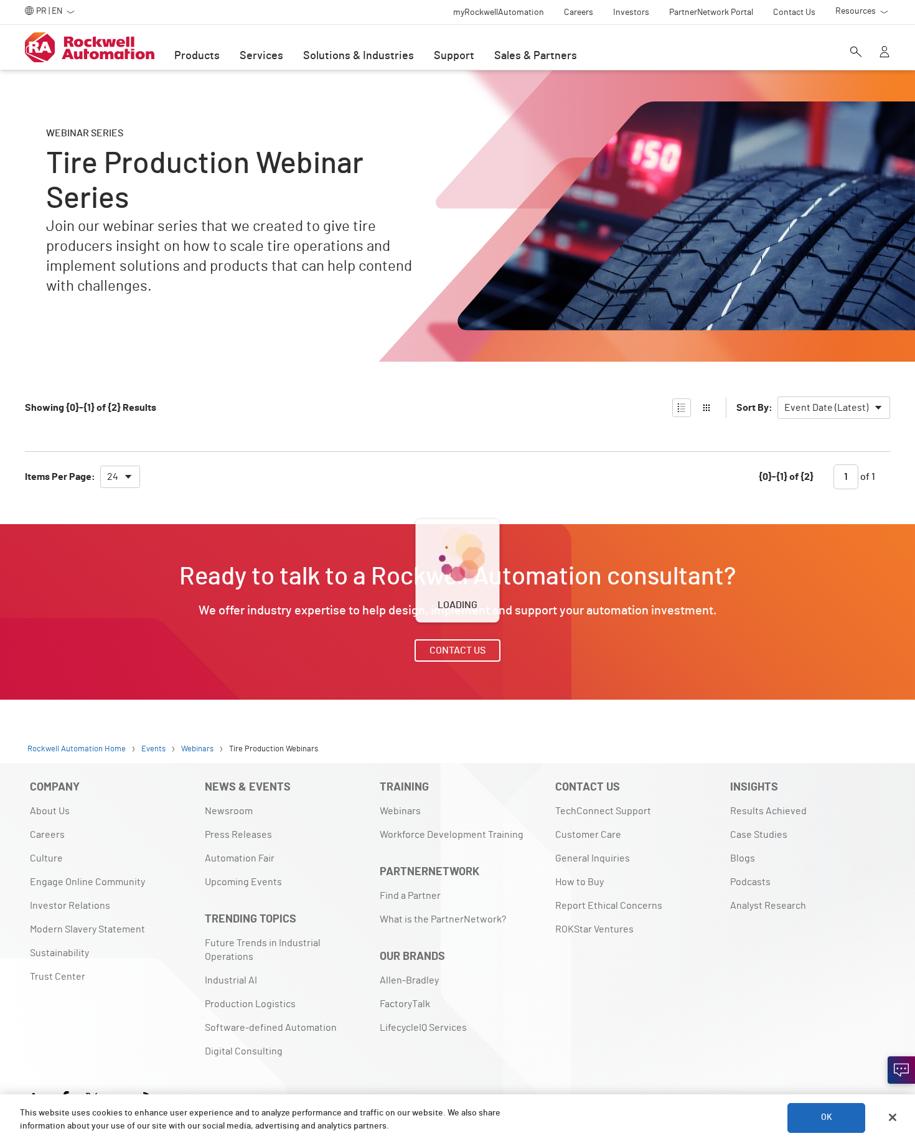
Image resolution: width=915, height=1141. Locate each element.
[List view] (681, 407)
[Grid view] (706, 407)
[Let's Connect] (901, 1070)
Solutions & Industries (358, 56)
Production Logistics (250, 1004)
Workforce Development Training (451, 835)
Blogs (742, 858)
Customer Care (588, 835)
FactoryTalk (405, 1004)
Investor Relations (70, 906)
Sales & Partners (535, 56)
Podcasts (750, 882)
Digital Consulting (244, 1051)
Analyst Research (768, 906)
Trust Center (57, 977)
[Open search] (855, 53)
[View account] (884, 53)
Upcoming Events (243, 882)
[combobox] (833, 408)
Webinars (400, 811)
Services (261, 56)
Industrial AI (231, 980)
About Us (50, 811)
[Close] (893, 1117)
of (866, 477)
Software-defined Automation (271, 1028)
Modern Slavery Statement (87, 929)
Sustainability (59, 953)
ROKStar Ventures (594, 929)
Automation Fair (239, 858)
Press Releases (238, 835)
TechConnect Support (603, 811)
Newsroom (229, 811)
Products (197, 56)
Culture (46, 858)
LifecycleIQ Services (423, 1028)
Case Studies (758, 835)
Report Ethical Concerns (608, 906)
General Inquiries (592, 858)
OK (826, 1117)
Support (454, 56)
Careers (47, 835)
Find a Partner (410, 896)
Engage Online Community (87, 882)
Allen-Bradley (409, 980)
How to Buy (579, 882)
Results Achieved (768, 811)
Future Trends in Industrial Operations (263, 950)
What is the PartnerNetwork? (443, 919)
